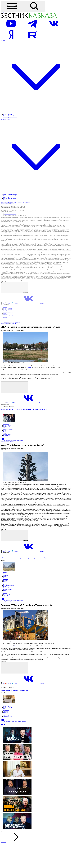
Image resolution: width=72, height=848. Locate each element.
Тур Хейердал (6, 595)
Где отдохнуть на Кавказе (9, 198)
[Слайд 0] (1, 831)
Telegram (15, 303)
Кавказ (5, 577)
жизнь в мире (6, 594)
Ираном (29, 367)
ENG (4, 12)
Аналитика (3, 119)
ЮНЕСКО (5, 579)
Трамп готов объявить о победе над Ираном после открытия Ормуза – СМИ (24, 409)
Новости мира (6, 426)
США (4, 431)
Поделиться (25, 292)
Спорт (14, 202)
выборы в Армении (8, 312)
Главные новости (7, 114)
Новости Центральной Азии (10, 117)
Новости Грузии (7, 706)
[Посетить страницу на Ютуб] (11, 28)
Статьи (8, 119)
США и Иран (6, 435)
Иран (4, 430)
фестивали (5, 712)
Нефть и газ (6, 197)
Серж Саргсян (6, 310)
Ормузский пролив (8, 433)
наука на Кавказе (7, 589)
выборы (5, 317)
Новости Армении (7, 308)
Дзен (3, 303)
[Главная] (29, 17)
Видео (20, 202)
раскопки (5, 584)
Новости (9, 303)
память (5, 586)
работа (5, 590)
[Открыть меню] (12, 6)
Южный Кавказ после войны (10, 195)
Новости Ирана (7, 425)
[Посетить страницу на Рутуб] (32, 39)
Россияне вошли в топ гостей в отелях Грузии (14, 690)
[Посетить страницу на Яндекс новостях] (11, 39)
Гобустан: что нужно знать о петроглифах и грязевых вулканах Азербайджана (25, 558)
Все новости (13, 323)
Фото (18, 202)
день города (6, 713)
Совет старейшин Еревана (9, 315)
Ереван (5, 313)
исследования (6, 580)
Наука (4, 576)
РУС (2, 12)
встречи (5, 581)
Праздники (6, 710)
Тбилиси (5, 711)
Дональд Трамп (7, 434)
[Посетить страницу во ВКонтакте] (53, 28)
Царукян (5, 314)
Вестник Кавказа (5, 203)
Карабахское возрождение (7, 202)
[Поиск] (34, 6)
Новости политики (8, 309)
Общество (5, 427)
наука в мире (6, 591)
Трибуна (5, 593)
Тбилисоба (16, 645)
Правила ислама (7, 199)
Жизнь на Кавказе (7, 588)
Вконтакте (41, 303)
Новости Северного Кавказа (10, 115)
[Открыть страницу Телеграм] (32, 28)
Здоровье (25, 202)
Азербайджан (6, 582)
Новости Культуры (7, 707)
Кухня (28, 202)
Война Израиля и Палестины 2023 (11, 194)
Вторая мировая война (8, 585)
